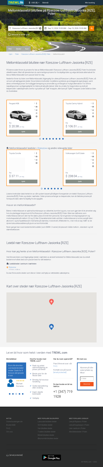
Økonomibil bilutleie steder (48, 438)
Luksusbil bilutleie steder (47, 422)
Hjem (10, 54)
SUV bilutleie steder (45, 425)
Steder (18, 49)
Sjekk (23, 132)
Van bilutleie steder (45, 428)
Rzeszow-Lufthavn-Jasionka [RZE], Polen (35, 54)
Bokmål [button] (45, 3)
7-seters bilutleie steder (47, 432)
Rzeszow (42, 148)
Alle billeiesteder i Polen (78, 432)
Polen (17, 54)
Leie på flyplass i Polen (78, 422)
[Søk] (91, 28)
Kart (27, 49)
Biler (10, 49)
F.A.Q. (55, 366)
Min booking (90, 3)
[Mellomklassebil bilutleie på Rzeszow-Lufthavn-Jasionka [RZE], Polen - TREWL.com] (51, 457)
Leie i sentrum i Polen (77, 428)
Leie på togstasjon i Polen (79, 425)
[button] (34, 2)
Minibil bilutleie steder (46, 435)
